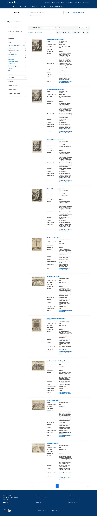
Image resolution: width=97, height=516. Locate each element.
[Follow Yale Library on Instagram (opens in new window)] (5, 502)
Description (33, 15)
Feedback (38, 502)
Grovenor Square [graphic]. (53, 400)
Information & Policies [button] (55, 6)
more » (9, 70)
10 (76, 32)
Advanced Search (78, 12)
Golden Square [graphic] (52, 443)
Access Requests (56, 2)
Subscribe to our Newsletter (43, 500)
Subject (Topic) (13, 85)
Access (10, 35)
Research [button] (13, 6)
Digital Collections (14, 22)
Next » (40, 32)
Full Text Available (14, 97)
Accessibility (71, 495)
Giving (70, 498)
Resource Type (12, 74)
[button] (67, 12)
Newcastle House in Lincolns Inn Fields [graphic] (56, 319)
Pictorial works (11, 56)
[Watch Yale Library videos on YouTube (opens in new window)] (7, 502)
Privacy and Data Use (73, 500)
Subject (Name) (13, 89)
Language (11, 78)
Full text (39, 15)
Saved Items (47, 2)
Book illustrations (12, 48)
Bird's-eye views (11, 65)
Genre (10, 42)
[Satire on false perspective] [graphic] (55, 39)
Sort (63, 32)
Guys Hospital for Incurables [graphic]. (56, 360)
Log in (62, 2)
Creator (11, 81)
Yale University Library (13, 2)
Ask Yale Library (69, 2)
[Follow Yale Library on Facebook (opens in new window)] (4, 502)
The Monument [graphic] (53, 237)
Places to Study (86, 2)
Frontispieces (11, 59)
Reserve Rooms (78, 2)
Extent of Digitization (15, 31)
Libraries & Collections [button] (37, 6)
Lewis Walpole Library (63, 81)
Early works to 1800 (12, 54)
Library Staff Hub (72, 502)
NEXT (88, 486)
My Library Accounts (41, 498)
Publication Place (14, 93)
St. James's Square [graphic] (53, 276)
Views (9, 57)
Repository (11, 39)
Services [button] (22, 6)
